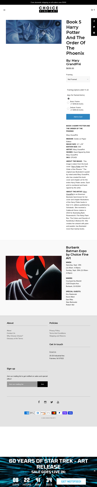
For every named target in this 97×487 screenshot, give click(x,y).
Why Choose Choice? (15, 336)
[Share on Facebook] (94, 21)
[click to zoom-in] (57, 23)
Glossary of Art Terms (15, 338)
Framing (69, 75)
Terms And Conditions (57, 333)
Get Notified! (71, 481)
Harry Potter (76, 166)
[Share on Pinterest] (94, 33)
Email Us (52, 352)
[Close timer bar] (95, 471)
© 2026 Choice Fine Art (48, 418)
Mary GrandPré (73, 62)
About (9, 330)
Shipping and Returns (57, 336)
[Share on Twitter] (94, 27)
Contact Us (11, 333)
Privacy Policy (54, 330)
